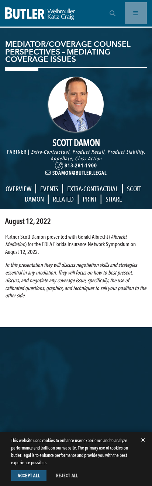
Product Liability (125, 152)
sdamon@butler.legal (79, 173)
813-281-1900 (80, 165)
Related (63, 199)
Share (114, 199)
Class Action (88, 158)
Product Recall (88, 152)
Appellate (61, 158)
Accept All (29, 475)
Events (49, 189)
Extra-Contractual (50, 152)
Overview (18, 189)
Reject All (67, 475)
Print (90, 199)
